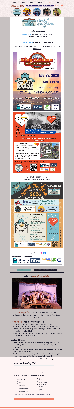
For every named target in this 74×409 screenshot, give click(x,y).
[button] (62, 5)
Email (15, 370)
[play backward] (12, 11)
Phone (42, 370)
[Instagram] (41, 253)
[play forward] (62, 11)
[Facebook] (44, 253)
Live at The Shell (17, 6)
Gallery (48, 179)
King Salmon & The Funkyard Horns (42, 34)
